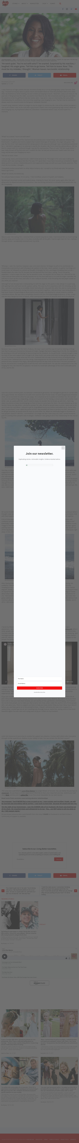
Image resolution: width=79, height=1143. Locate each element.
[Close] (63, 447)
